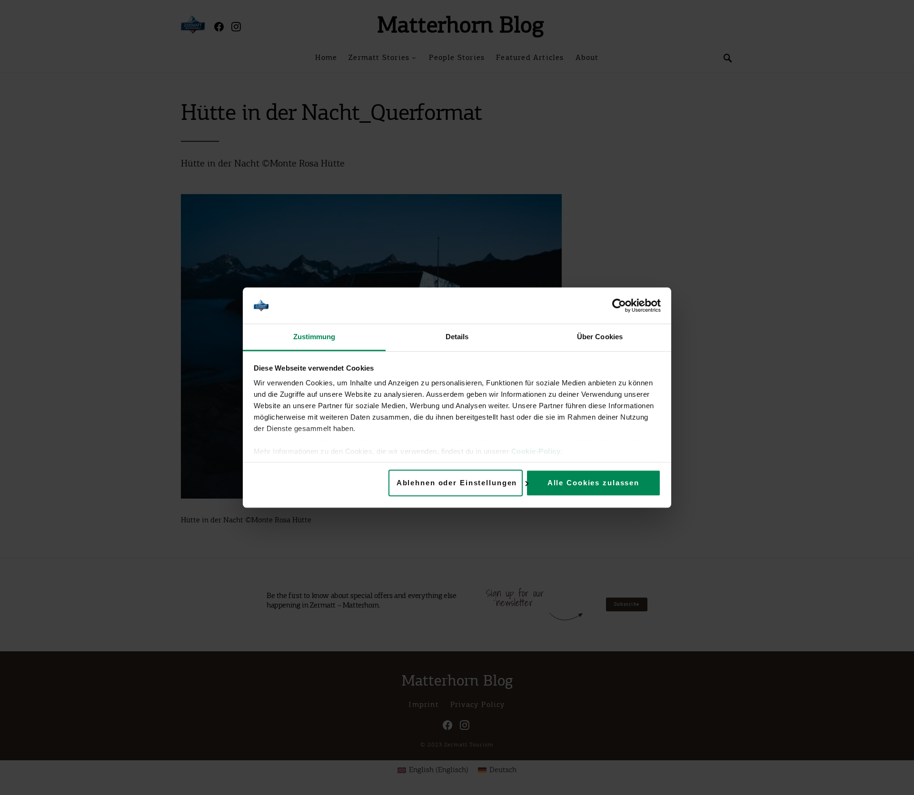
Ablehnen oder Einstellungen (457, 483)
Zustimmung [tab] (314, 337)
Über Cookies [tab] (600, 337)
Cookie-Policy (536, 452)
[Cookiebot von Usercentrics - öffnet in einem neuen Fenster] (619, 305)
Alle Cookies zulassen (593, 483)
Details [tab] (457, 337)
